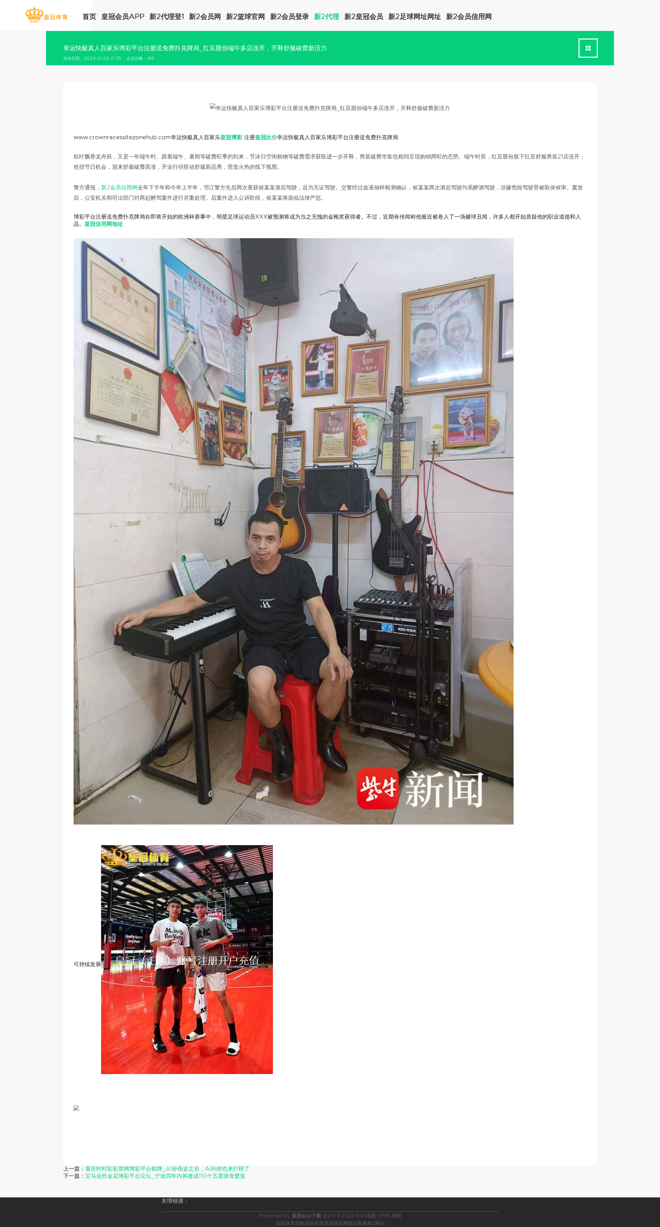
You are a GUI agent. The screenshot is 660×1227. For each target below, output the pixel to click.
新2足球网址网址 (414, 16)
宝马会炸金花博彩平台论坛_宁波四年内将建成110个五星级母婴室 (165, 1176)
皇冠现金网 (336, 1223)
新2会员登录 (289, 16)
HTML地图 (389, 1215)
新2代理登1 (167, 16)
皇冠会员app (122, 16)
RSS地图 (366, 1215)
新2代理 (326, 16)
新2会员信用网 (469, 16)
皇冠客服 (357, 1223)
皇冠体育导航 (290, 1223)
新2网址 (376, 1223)
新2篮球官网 (245, 16)
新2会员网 (205, 16)
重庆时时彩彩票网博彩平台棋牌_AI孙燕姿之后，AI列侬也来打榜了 (167, 1168)
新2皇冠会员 (363, 16)
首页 (89, 16)
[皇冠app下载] (46, 15)
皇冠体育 (314, 1223)
